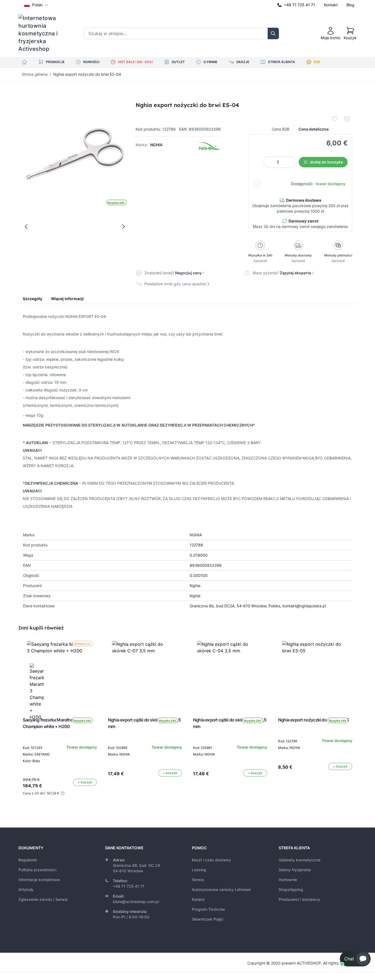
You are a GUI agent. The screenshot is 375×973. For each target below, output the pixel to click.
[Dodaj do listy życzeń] (334, 118)
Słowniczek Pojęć (207, 919)
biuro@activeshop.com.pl (136, 901)
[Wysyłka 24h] (145, 674)
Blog (350, 4)
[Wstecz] (26, 226)
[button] (355, 958)
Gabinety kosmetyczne (299, 860)
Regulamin (27, 860)
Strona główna (34, 74)
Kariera (198, 899)
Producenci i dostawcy (299, 899)
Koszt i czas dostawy (211, 860)
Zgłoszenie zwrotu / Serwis (43, 899)
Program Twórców (208, 909)
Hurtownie (288, 879)
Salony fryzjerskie (295, 869)
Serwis (198, 879)
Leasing (199, 869)
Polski (37, 4)
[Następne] (123, 226)
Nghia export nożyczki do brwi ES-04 (87, 74)
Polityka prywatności (37, 869)
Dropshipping (291, 889)
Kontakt (331, 4)
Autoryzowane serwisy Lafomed (221, 889)
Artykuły (25, 889)
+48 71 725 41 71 (299, 4)
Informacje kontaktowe (39, 879)
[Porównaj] (346, 118)
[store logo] (41, 33)
